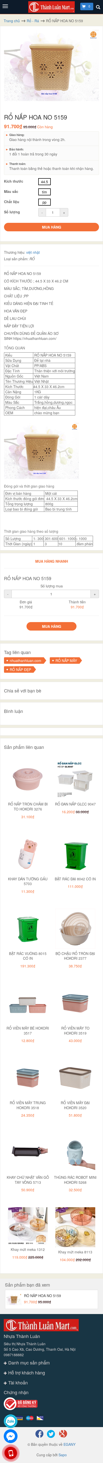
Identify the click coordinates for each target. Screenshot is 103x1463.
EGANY (70, 1444)
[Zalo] (11, 1421)
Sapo (62, 1454)
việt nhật (33, 252)
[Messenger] (11, 1436)
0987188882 (14, 1354)
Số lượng (12, 211)
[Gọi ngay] (10, 1453)
